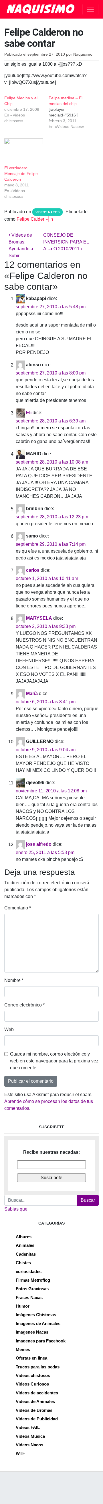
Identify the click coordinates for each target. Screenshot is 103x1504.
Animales (25, 1245)
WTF (20, 1453)
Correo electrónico (24, 1004)
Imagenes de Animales (38, 1323)
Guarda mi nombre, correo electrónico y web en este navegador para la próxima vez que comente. (54, 1061)
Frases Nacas (29, 1297)
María (32, 693)
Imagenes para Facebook (41, 1340)
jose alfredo (39, 844)
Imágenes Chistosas (36, 1314)
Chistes (23, 1262)
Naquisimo (82, 54)
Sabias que (15, 1209)
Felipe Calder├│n (35, 219)
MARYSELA (39, 618)
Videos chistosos (33, 1375)
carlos (32, 570)
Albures (23, 1236)
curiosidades (28, 1271)
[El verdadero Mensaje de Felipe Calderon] (23, 149)
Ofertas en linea (31, 1358)
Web (9, 1029)
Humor (22, 1306)
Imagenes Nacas (32, 1332)
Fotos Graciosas (32, 1288)
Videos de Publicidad (37, 1418)
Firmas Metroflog (33, 1280)
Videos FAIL (28, 1427)
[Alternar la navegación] (90, 9)
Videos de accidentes (37, 1392)
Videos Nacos (47, 212)
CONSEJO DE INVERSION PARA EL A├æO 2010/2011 (66, 242)
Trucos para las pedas (38, 1366)
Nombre (13, 980)
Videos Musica (30, 1436)
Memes (23, 1349)
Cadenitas (26, 1254)
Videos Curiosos (32, 1384)
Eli (28, 412)
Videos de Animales (35, 1401)
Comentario (17, 907)
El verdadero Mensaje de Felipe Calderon (21, 174)
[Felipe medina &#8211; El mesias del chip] (71, 112)
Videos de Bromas (34, 1410)
